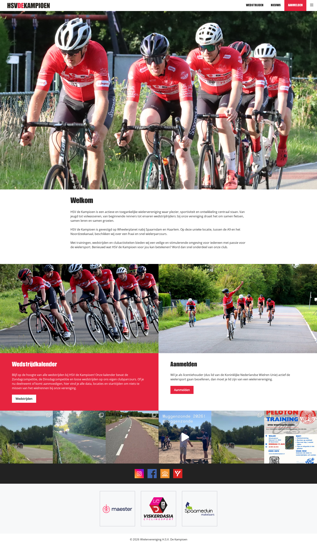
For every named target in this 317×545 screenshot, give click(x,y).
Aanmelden (295, 5)
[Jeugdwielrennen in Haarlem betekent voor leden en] (184, 437)
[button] (311, 5)
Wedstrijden (254, 5)
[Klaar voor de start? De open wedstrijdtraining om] (237, 437)
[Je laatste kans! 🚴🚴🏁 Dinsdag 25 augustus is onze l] (26, 437)
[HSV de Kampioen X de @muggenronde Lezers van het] (132, 437)
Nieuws (276, 5)
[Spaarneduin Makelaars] (199, 508)
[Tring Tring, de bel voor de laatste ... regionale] (79, 437)
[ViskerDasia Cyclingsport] (158, 508)
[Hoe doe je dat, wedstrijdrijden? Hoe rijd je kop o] (290, 437)
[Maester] (117, 508)
